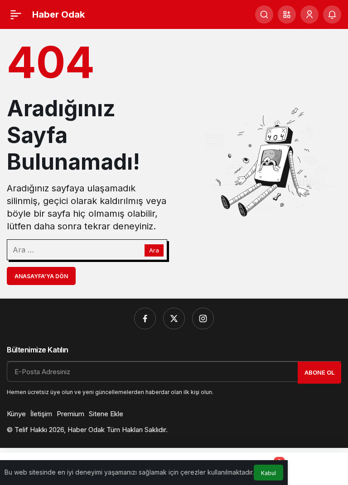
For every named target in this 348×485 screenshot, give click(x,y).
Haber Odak (58, 14)
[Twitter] (174, 318)
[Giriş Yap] (309, 14)
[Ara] (264, 14)
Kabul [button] (268, 473)
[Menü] (16, 14)
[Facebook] (145, 318)
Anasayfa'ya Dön (41, 276)
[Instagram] (203, 318)
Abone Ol (319, 372)
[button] (287, 14)
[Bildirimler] (332, 14)
